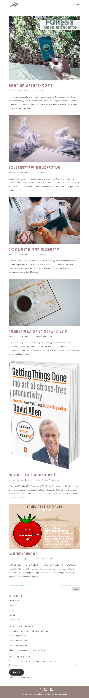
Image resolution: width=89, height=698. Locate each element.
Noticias (39, 336)
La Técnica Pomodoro (23, 554)
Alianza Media (61, 694)
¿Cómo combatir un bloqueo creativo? (34, 168)
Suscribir (16, 672)
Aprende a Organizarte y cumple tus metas (38, 331)
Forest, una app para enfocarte (30, 86)
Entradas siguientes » (71, 585)
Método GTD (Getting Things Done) (32, 475)
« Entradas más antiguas (19, 585)
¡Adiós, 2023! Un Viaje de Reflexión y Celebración (30, 631)
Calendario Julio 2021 (18, 635)
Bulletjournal (14, 600)
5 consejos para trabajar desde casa (34, 249)
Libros (38, 480)
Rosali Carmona (18, 91)
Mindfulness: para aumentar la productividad (27, 650)
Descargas (13, 605)
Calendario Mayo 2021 (18, 640)
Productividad (42, 91)
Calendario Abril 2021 (18, 645)
